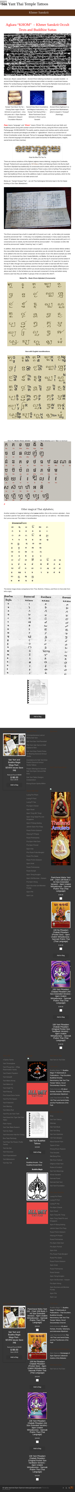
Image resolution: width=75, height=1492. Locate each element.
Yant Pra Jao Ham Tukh (11, 1114)
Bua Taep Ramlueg (9, 1138)
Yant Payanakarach (10, 1155)
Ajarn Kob (29, 849)
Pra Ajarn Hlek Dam (33, 841)
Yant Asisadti (7, 1077)
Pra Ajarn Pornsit (32, 845)
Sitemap (53, 1123)
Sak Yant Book (55, 1127)
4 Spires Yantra (8, 1060)
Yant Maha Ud (8, 1084)
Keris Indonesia (55, 1089)
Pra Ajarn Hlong (32, 882)
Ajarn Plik (29, 892)
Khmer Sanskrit (55, 1174)
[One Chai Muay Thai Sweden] (37, 1071)
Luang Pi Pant (31, 798)
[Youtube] (66, 1487)
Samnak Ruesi (55, 1178)
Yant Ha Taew (8, 1131)
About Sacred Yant (56, 1141)
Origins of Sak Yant (56, 1164)
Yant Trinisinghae (9, 1063)
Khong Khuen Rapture (58, 1149)
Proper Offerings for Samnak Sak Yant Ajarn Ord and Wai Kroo (36, 771)
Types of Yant (54, 1145)
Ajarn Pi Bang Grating (34, 823)
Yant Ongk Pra (8, 1088)
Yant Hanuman (8, 1152)
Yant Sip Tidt (7, 1163)
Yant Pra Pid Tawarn (10, 1099)
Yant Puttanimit (8, 1102)
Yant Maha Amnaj (9, 1080)
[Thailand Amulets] (61, 828)
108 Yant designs (56, 1138)
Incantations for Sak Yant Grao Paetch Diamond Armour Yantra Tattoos (36, 762)
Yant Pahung (7, 1091)
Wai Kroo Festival (56, 1160)
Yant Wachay (7, 1106)
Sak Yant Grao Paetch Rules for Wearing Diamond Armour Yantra (36, 753)
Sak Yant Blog (55, 1130)
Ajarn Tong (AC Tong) (34, 813)
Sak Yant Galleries (56, 1134)
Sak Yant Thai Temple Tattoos (24, 4)
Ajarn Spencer (55, 1353)
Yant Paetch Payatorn (10, 1073)
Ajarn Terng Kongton (33, 874)
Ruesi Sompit (31, 871)
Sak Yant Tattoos (56, 1119)
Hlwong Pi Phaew (32, 834)
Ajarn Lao (29, 895)
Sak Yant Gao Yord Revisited (36, 741)
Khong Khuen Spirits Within (36, 783)
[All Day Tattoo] (37, 1093)
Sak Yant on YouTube (57, 1060)
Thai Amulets (54, 1152)
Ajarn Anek (30, 863)
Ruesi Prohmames (32, 838)
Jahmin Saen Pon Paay (34, 826)
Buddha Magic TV (56, 1070)
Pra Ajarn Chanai (32, 806)
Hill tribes (34, 164)
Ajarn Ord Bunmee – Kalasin (36, 878)
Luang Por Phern (32, 795)
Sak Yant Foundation (57, 1186)
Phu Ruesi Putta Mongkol (35, 852)
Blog (51, 1116)
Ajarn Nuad (30, 809)
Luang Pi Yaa (31, 802)
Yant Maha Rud (8, 1110)
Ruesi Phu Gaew (32, 856)
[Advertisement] (61, 748)
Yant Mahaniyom (9, 1159)
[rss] (69, 1487)
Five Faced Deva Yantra (11, 1095)
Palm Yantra (7, 1123)
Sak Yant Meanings (56, 1171)
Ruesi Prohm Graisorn (34, 830)
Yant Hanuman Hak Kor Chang (13, 1134)
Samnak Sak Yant (56, 1182)
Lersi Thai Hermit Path (58, 1097)
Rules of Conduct (56, 1167)
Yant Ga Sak (7, 1148)
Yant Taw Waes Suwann (11, 1127)
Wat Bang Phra (55, 1156)
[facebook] (63, 1487)
